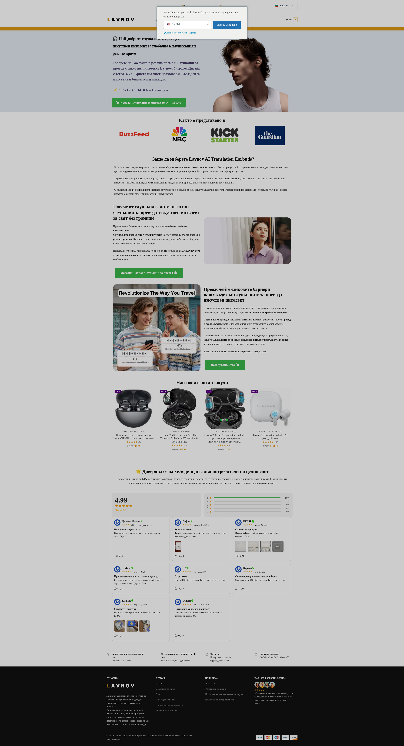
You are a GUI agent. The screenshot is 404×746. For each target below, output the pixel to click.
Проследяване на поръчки (169, 705)
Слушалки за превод (134, 432)
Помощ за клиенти (165, 699)
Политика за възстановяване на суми (224, 694)
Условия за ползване (166, 710)
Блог (158, 694)
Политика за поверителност (219, 699)
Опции (133, 453)
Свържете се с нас (165, 689)
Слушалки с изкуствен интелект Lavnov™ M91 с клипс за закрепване (134, 437)
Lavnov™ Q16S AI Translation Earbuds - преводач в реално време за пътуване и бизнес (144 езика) (224, 438)
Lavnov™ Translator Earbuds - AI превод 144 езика (270, 437)
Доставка (210, 683)
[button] (291, 19)
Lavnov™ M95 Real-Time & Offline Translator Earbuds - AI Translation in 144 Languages (179, 438)
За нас (159, 683)
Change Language (227, 24)
